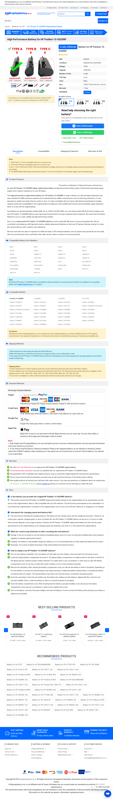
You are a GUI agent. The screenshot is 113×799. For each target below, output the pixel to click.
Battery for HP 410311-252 (17, 685)
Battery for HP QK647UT (41, 700)
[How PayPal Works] (84, 772)
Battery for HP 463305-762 (17, 695)
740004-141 (61, 254)
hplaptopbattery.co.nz (28, 779)
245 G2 (60, 247)
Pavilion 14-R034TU (40, 306)
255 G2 (60, 250)
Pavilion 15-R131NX (64, 320)
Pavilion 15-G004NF (64, 309)
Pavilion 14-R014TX (16, 306)
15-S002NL (37, 298)
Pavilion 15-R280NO (40, 324)
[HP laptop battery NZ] (30, 13)
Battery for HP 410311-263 (70, 690)
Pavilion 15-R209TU (88, 320)
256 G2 (84, 250)
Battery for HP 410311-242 (17, 710)
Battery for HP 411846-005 (45, 675)
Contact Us (103, 21)
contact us (46, 484)
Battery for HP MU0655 (41, 710)
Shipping (85, 8)
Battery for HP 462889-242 (17, 680)
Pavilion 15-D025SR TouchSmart (92, 306)
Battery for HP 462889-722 (93, 695)
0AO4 (35, 247)
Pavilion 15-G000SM (40, 309)
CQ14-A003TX (14, 265)
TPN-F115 (37, 273)
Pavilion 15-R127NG (40, 320)
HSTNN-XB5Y (14, 269)
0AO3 (11, 247)
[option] (31, 64)
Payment (95, 8)
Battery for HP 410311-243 (42, 705)
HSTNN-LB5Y (86, 265)
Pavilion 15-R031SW (16, 317)
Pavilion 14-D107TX (64, 302)
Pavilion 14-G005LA (88, 302)
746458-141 (85, 258)
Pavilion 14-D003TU (16, 302)
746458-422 (13, 261)
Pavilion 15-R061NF (88, 317)
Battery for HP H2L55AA (89, 665)
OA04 (59, 269)
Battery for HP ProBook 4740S (92, 700)
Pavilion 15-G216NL (16, 313)
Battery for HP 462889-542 (45, 690)
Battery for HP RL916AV (64, 710)
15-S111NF (85, 298)
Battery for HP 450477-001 (88, 710)
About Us (75, 8)
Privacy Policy (62, 749)
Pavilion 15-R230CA (16, 324)
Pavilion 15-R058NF (64, 317)
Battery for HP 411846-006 (42, 695)
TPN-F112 (85, 269)
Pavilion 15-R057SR (40, 317)
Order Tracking (36, 755)
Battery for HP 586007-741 (17, 700)
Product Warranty (11, 755)
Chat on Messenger (84, 126)
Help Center (52, 8)
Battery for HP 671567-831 (65, 665)
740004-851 (13, 258)
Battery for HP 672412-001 (17, 670)
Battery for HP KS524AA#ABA (72, 680)
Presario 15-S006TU (64, 324)
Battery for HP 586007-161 (17, 705)
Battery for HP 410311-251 (42, 670)
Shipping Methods (37, 749)
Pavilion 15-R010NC (64, 313)
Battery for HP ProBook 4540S (18, 675)
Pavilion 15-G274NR (40, 313)
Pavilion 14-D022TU (40, 302)
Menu (9, 21)
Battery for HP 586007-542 (68, 705)
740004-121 (37, 254)
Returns (104, 8)
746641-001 (37, 261)
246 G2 (84, 247)
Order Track (64, 8)
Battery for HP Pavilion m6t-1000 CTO (47, 685)
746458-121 (61, 258)
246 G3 (12, 250)
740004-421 (85, 254)
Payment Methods (37, 752)
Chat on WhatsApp (84, 132)
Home (7, 26)
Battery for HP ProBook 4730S (44, 680)
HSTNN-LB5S (62, 265)
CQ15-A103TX (38, 265)
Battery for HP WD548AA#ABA (38, 665)
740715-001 (37, 258)
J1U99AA (37, 269)
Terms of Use (9, 752)
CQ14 (59, 261)
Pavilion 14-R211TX (64, 306)
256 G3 (12, 254)
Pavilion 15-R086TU (16, 320)
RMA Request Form (64, 755)
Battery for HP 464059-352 (70, 675)
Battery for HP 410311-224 (76, 685)
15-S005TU (61, 298)
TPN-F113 (13, 273)
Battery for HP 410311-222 (93, 705)
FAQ (85, 752)
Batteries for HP (18, 26)
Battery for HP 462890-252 (65, 700)
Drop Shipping (36, 758)
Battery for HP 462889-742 (17, 715)
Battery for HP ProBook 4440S (18, 690)
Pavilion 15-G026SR (88, 309)
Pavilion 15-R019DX (88, 313)
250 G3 (36, 250)
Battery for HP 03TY (14, 665)
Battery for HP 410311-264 (68, 670)
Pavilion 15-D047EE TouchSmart (20, 309)
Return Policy (62, 752)
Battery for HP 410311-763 (68, 695)
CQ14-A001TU (86, 261)
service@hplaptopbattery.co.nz (95, 758)
